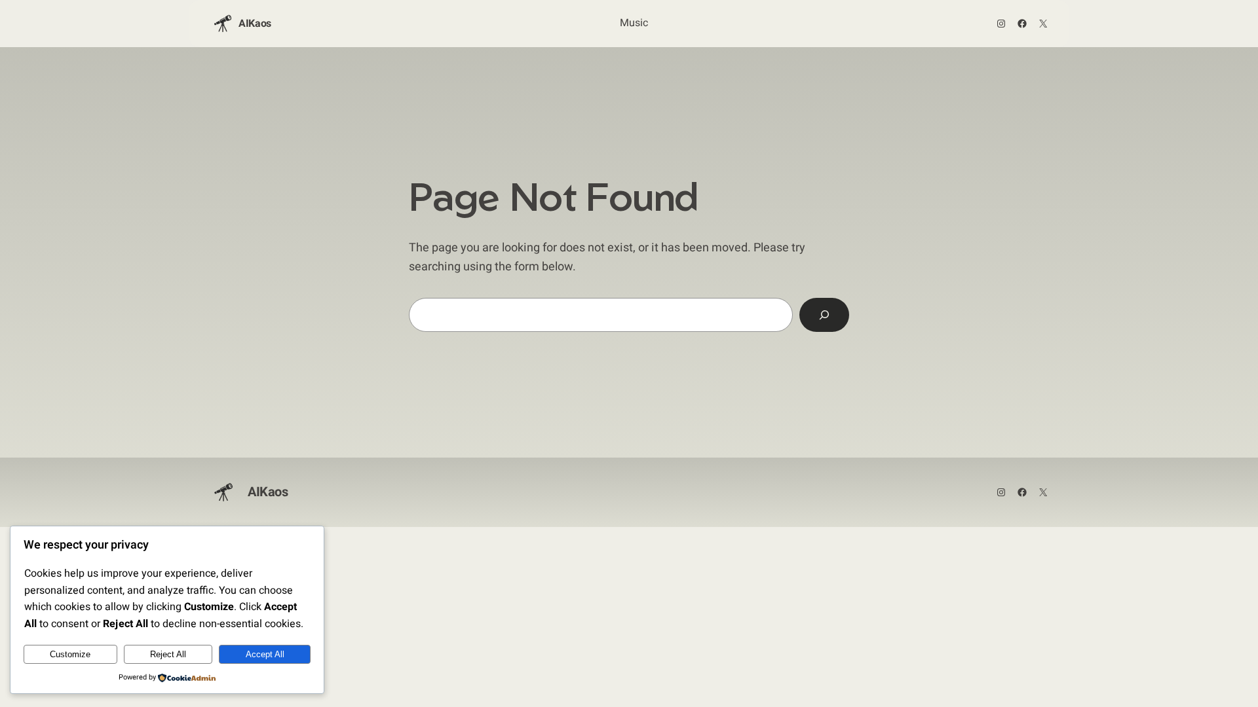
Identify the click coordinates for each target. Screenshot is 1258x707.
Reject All (168, 654)
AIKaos (254, 23)
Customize (70, 654)
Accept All (265, 654)
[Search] (824, 315)
